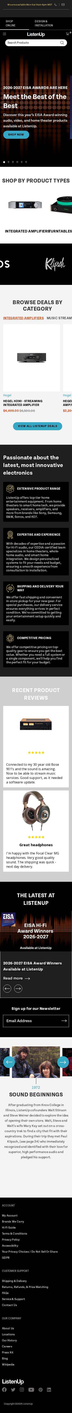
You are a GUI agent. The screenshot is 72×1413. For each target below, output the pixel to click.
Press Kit (8, 1352)
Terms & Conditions (14, 1233)
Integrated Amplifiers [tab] (23, 318)
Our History (9, 1340)
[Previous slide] (7, 989)
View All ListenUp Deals (37, 426)
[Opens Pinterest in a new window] (42, 1390)
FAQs (5, 1293)
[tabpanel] (37, 371)
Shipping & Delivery (14, 1281)
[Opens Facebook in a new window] (5, 1389)
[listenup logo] (36, 34)
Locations (8, 1334)
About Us (8, 1328)
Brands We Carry (13, 1221)
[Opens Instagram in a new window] (23, 1390)
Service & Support (13, 1299)
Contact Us (9, 1305)
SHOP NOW (16, 134)
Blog (5, 1358)
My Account (10, 1215)
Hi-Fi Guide (9, 1227)
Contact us (63, 5)
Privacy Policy (11, 1239)
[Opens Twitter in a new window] (14, 1390)
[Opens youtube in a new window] (32, 1390)
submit (64, 1021)
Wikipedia (8, 1364)
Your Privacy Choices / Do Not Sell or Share (30, 1251)
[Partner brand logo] (41, 264)
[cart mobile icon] (67, 35)
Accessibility (10, 1245)
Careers (7, 1346)
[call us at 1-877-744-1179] (56, 4)
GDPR (6, 1257)
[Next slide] (18, 989)
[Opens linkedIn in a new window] (50, 1390)
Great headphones (36, 844)
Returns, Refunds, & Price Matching (25, 1287)
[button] (4, 162)
